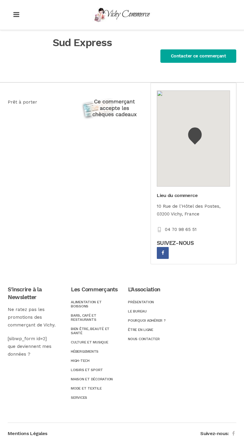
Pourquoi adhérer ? (147, 320)
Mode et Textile (86, 388)
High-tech (80, 361)
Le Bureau (137, 311)
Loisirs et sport (87, 370)
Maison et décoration (92, 379)
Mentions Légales (28, 433)
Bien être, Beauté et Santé (90, 331)
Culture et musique (89, 342)
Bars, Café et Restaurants (83, 317)
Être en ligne (140, 330)
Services (79, 397)
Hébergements (84, 351)
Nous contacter (144, 339)
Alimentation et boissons (86, 304)
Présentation (141, 302)
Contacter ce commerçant (198, 56)
